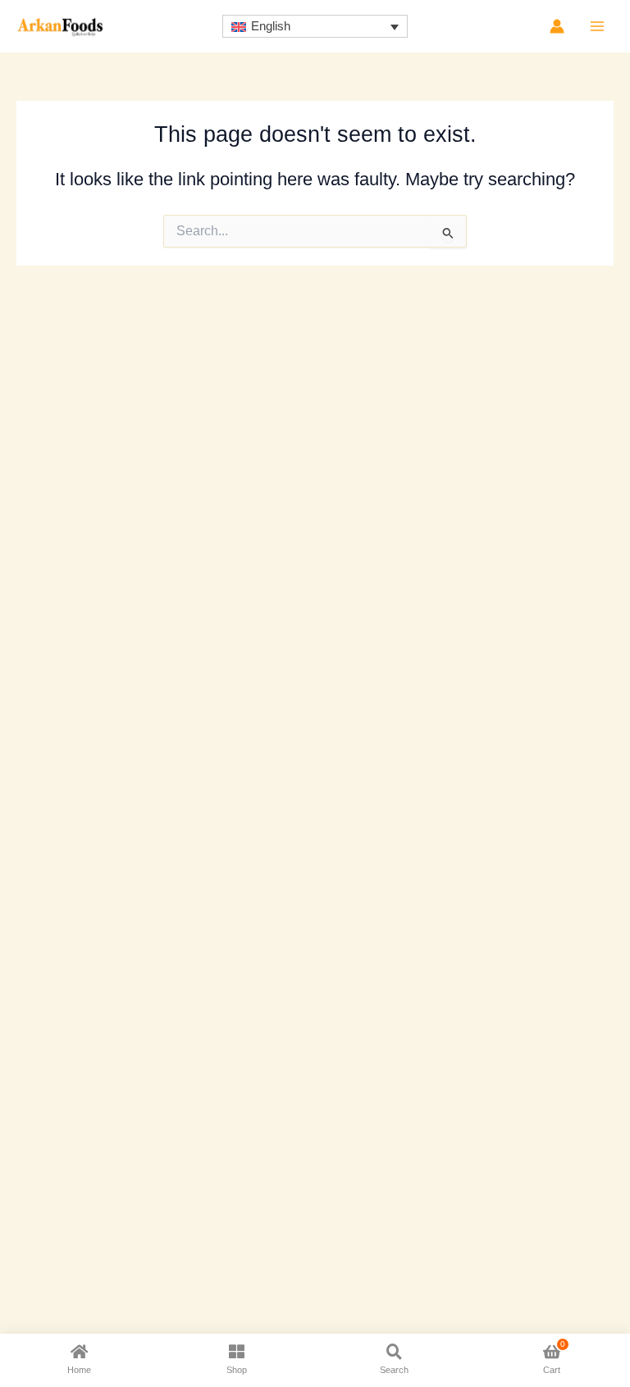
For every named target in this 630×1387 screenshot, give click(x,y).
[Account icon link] (557, 26)
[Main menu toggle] (597, 26)
